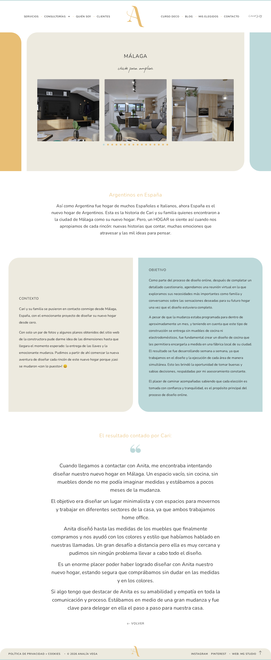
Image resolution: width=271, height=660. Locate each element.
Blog (189, 16)
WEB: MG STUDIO (244, 654)
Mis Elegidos (208, 16)
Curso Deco (170, 16)
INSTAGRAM (199, 654)
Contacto (231, 16)
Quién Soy (83, 16)
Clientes (103, 16)
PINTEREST (218, 654)
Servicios (31, 16)
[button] (104, 144)
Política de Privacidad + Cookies (34, 654)
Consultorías (55, 16)
